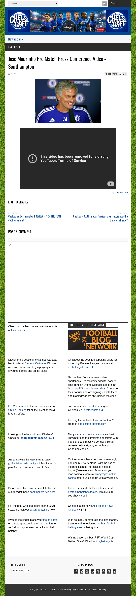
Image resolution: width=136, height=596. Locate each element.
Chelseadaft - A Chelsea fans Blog (90, 590)
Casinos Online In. (35, 363)
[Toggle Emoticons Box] (10, 244)
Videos (14, 74)
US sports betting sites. (92, 388)
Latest (14, 47)
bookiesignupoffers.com (92, 423)
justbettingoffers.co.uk (81, 367)
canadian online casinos (89, 434)
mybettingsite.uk (107, 541)
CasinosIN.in (18, 330)
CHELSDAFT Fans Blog (60, 590)
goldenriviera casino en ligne (23, 463)
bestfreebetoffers (39, 509)
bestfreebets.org (93, 410)
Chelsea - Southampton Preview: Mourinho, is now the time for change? (100, 218)
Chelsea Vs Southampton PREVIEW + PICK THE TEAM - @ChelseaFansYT (35, 218)
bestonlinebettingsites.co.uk (84, 492)
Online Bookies (17, 410)
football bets (50, 519)
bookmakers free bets (42, 492)
